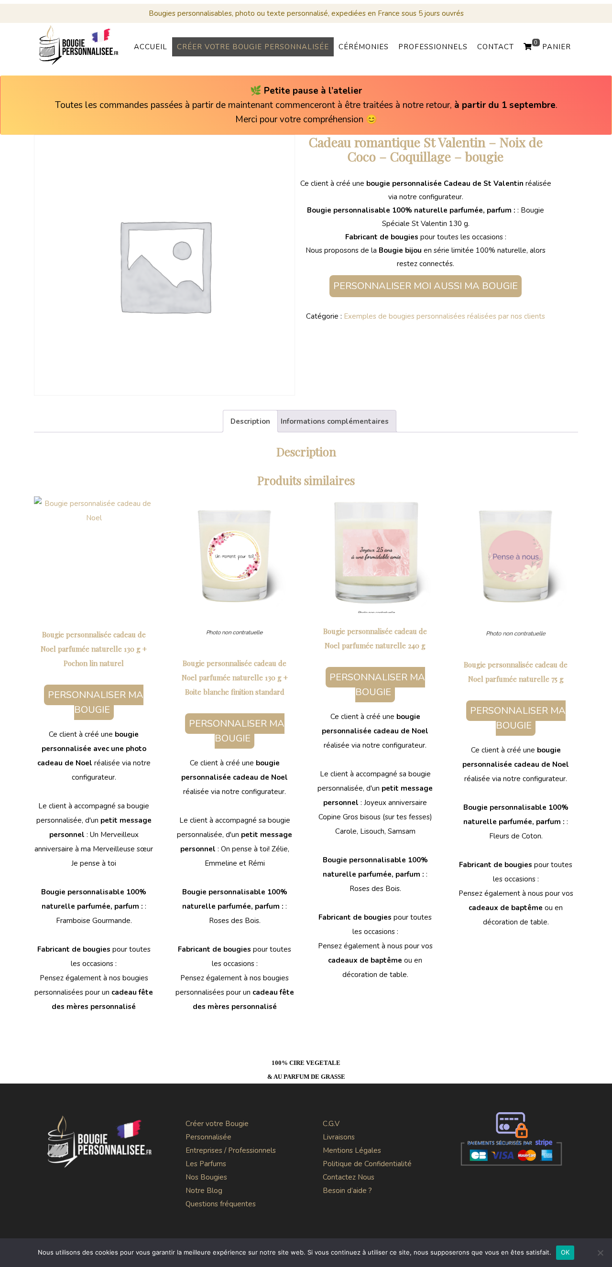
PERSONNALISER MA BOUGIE (95, 702)
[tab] (250, 421)
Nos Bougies (206, 1177)
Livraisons (339, 1137)
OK (565, 1252)
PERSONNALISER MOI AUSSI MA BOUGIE (425, 285)
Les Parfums (206, 1164)
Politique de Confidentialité (367, 1164)
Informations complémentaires (335, 421)
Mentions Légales (352, 1150)
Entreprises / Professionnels (231, 1150)
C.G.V (331, 1123)
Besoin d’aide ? (347, 1190)
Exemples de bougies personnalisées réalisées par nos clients (444, 316)
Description (250, 421)
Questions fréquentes (221, 1204)
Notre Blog (204, 1190)
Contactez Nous (348, 1177)
